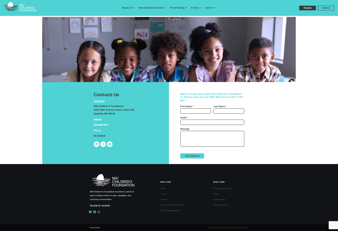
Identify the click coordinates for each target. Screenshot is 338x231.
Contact (164, 199)
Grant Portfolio (219, 199)
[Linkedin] (96, 144)
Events (163, 194)
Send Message (192, 156)
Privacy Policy (95, 227)
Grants (216, 194)
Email (184, 117)
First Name (187, 106)
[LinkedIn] (94, 213)
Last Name (220, 106)
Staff (163, 188)
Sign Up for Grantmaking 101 (172, 205)
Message (184, 129)
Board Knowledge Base (170, 210)
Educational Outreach (222, 188)
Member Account (221, 205)
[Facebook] (109, 144)
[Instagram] (103, 144)
